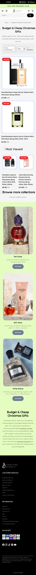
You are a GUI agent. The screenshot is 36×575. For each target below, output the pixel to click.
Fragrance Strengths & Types (10, 521)
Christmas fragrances (24, 441)
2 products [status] (30, 49)
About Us (4, 506)
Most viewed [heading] (14, 149)
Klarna (4, 516)
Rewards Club (6, 509)
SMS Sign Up (5, 511)
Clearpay (4, 519)
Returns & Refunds (7, 480)
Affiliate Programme (7, 490)
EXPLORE (18, 266)
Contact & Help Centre (8, 495)
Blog (3, 514)
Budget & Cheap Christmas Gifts (21, 22)
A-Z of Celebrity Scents (8, 524)
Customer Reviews (7, 482)
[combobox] (18, 15)
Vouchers (4, 487)
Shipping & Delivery (7, 477)
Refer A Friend (6, 485)
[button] (9, 49)
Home (6, 22)
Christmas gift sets (26, 428)
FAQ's (3, 492)
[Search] (30, 15)
